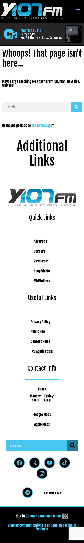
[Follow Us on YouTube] (49, 462)
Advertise (40, 241)
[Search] (76, 107)
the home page (41, 125)
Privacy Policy (40, 322)
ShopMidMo (42, 271)
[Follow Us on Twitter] (34, 462)
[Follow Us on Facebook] (19, 462)
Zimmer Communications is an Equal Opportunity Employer (42, 527)
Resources (41, 261)
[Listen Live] (10, 34)
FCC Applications (42, 351)
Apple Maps (42, 424)
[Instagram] (42, 473)
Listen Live (53, 493)
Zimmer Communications (44, 516)
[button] (77, 10)
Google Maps (42, 414)
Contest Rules (40, 341)
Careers (39, 251)
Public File (38, 331)
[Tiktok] (64, 462)
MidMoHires (42, 281)
